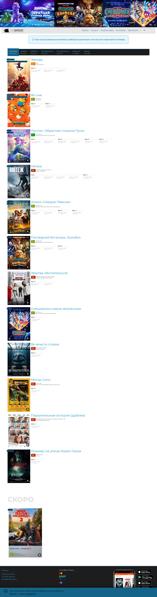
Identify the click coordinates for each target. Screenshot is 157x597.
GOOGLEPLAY (145, 577)
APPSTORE (144, 571)
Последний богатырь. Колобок (56, 237)
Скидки (94, 30)
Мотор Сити (40, 380)
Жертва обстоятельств (49, 273)
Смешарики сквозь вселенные (56, 308)
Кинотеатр (120, 30)
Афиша (85, 30)
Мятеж (36, 166)
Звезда (36, 59)
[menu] (82, 30)
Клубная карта (107, 30)
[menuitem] (85, 30)
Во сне (36, 95)
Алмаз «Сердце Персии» (51, 202)
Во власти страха (45, 344)
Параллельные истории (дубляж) (58, 415)
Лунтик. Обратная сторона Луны (57, 130)
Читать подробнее (27, 594)
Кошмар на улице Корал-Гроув (56, 451)
